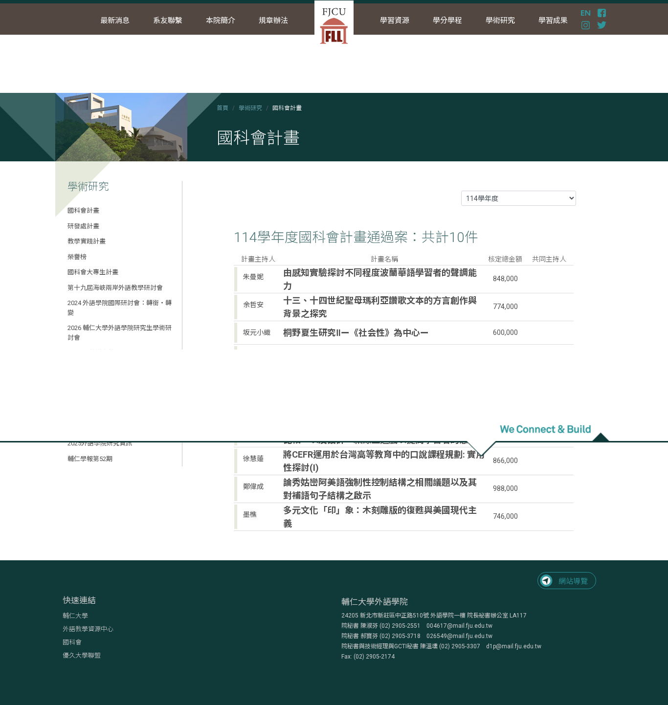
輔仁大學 (75, 615)
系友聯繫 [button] (167, 20)
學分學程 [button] (447, 20)
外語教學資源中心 (88, 629)
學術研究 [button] (500, 20)
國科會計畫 (83, 210)
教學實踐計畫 (86, 241)
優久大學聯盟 (82, 655)
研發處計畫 (83, 226)
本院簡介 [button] (220, 20)
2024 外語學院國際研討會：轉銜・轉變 (119, 307)
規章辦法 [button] (273, 20)
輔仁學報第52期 (89, 459)
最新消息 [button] (115, 20)
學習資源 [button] (394, 20)
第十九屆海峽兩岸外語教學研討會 (115, 287)
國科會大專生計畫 (92, 272)
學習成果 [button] (553, 20)
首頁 (222, 108)
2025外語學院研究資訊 (99, 443)
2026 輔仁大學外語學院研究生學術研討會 (119, 332)
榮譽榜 (77, 257)
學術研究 (250, 108)
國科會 (72, 642)
